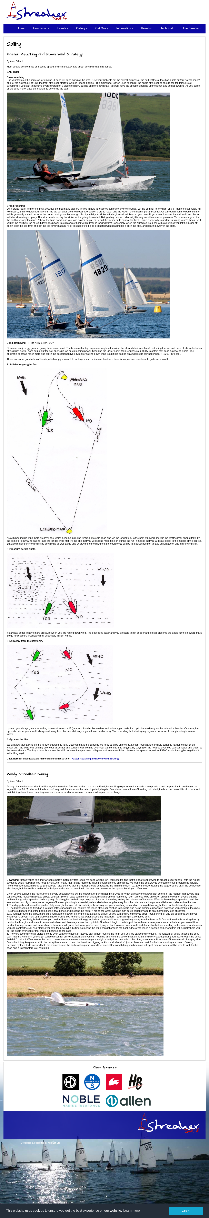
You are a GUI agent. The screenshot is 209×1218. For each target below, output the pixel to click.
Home (20, 28)
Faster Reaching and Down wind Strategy (95, 758)
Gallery (80, 28)
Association (40, 28)
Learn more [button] (131, 1210)
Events (61, 28)
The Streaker (191, 28)
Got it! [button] (186, 1210)
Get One (100, 28)
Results (146, 28)
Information (123, 28)
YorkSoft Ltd (54, 1143)
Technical (167, 28)
